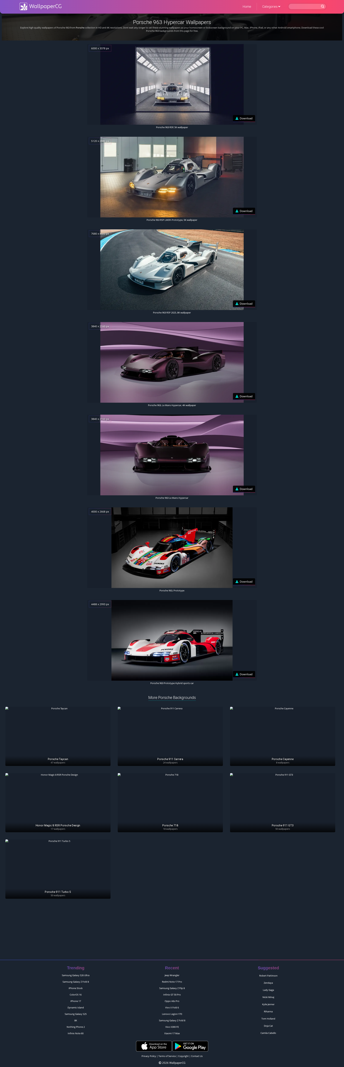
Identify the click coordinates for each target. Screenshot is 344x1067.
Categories (270, 6)
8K (75, 1020)
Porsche (80, 27)
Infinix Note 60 (75, 1033)
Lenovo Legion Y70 (172, 1014)
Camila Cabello (268, 1033)
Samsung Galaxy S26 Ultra (75, 975)
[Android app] (190, 1046)
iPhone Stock (76, 988)
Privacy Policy (149, 1056)
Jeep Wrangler (172, 975)
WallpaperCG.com (40, 6)
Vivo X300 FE (172, 1026)
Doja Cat (268, 1025)
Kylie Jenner (268, 1004)
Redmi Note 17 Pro (172, 981)
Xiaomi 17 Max (172, 1033)
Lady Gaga (268, 990)
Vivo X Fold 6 (172, 1007)
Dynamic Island (76, 1007)
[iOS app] (154, 1046)
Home (247, 6)
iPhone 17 (75, 1001)
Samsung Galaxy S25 (76, 1014)
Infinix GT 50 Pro (172, 994)
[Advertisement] (172, 931)
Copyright (183, 1056)
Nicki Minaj (268, 997)
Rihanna (268, 1011)
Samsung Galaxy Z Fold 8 (76, 981)
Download (246, 118)
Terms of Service (167, 1056)
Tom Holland (268, 1018)
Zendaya (268, 982)
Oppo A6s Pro (172, 1001)
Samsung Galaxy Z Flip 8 (172, 988)
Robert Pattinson (268, 975)
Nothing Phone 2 (76, 1026)
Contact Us (197, 1056)
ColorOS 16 (76, 994)
